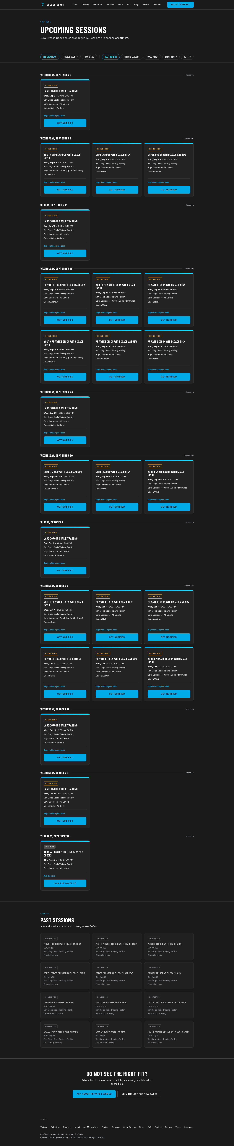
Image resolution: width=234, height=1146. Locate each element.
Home (74, 5)
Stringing (116, 1127)
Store (141, 1127)
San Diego (89, 57)
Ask (129, 5)
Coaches (110, 5)
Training (85, 5)
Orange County (71, 57)
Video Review (129, 1127)
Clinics (187, 57)
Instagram (188, 1127)
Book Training (180, 4)
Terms (178, 1127)
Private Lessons (131, 57)
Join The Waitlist (65, 883)
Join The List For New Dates (139, 1094)
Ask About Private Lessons (94, 1094)
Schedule (97, 5)
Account (157, 5)
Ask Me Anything (90, 1127)
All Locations (49, 57)
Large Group (171, 57)
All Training (111, 57)
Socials (105, 1127)
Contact (145, 5)
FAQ (136, 5)
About (120, 5)
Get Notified (65, 123)
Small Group (152, 57)
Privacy (168, 1127)
